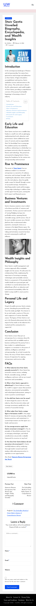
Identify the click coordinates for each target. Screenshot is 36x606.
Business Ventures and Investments (17, 110)
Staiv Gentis (17, 168)
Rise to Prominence (12, 108)
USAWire (11, 474)
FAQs (8, 118)
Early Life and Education (14, 106)
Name (7, 551)
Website (7, 570)
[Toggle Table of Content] (24, 101)
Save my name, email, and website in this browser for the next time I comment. (16, 580)
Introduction (10, 104)
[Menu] (33, 4)
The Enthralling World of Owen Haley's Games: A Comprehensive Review (17, 513)
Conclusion (10, 116)
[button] (11, 477)
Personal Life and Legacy (14, 114)
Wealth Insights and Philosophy (16, 112)
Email (7, 560)
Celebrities (8, 18)
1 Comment (11, 45)
